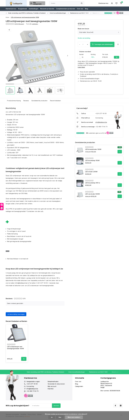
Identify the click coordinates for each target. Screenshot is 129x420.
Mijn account (52, 386)
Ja (51, 417)
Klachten (51, 389)
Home (7, 17)
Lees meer (81, 67)
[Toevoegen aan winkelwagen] (23, 359)
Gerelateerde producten (39, 101)
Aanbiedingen (33, 9)
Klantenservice (103, 3)
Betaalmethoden (53, 381)
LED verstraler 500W (92, 194)
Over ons (80, 9)
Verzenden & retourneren (56, 384)
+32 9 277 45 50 (101, 113)
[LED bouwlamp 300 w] (79, 183)
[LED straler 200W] (79, 172)
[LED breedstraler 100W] (79, 149)
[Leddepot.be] (16, 3)
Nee (60, 417)
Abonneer (56, 405)
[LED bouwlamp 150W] (79, 161)
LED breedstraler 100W (93, 149)
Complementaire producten (65, 9)
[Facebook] (115, 405)
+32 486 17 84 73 (101, 127)
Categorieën (79, 386)
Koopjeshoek (22, 9)
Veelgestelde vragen (33, 381)
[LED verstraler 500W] (79, 194)
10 (82, 57)
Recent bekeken (55, 101)
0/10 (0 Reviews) (19, 24)
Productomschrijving (14, 101)
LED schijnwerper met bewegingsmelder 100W (25, 17)
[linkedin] (120, 405)
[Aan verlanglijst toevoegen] (25, 327)
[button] (67, 55)
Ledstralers (35, 24)
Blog (86, 9)
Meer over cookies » (74, 417)
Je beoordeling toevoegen (16, 314)
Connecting (99, 118)
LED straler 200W (91, 172)
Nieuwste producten (47, 9)
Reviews (26, 101)
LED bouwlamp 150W (92, 160)
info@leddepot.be (101, 122)
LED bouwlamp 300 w (92, 183)
